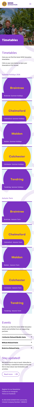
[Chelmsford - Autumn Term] (17, 234)
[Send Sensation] (9, 4)
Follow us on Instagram (10, 391)
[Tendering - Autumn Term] (17, 303)
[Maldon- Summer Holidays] (17, 133)
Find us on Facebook (8, 394)
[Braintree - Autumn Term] (17, 211)
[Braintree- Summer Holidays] (17, 88)
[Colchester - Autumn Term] (17, 280)
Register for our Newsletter (11, 389)
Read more (8, 374)
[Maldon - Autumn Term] (17, 257)
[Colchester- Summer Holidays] (17, 156)
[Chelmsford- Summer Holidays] (17, 111)
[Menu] (30, 4)
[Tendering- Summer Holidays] (17, 179)
